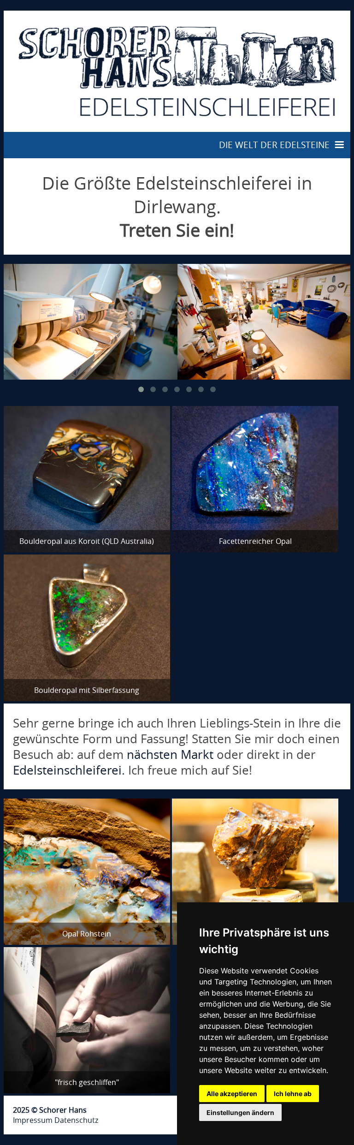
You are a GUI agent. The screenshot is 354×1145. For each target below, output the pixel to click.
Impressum (33, 1120)
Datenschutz (76, 1120)
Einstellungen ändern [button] (240, 1112)
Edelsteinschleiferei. (69, 770)
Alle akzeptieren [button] (231, 1093)
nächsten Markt (170, 754)
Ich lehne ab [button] (293, 1093)
